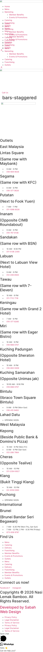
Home (7, 6)
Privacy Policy (11, 617)
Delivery (8, 548)
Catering (8, 59)
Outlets (8, 65)
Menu (7, 9)
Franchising (9, 62)
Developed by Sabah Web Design (18, 609)
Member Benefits (16, 54)
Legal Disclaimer (12, 620)
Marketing (9, 12)
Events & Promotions (18, 56)
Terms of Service (12, 623)
